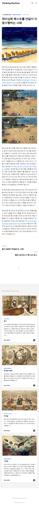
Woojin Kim (7, 14)
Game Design (17, 14)
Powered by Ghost (19, 502)
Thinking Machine (11, 3)
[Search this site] (32, 3)
